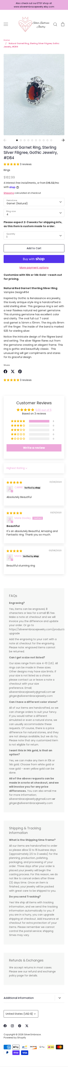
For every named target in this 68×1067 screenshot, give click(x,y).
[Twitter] (26, 1025)
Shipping (9, 192)
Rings (7, 170)
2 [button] (21, 140)
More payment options (34, 267)
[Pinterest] (19, 1025)
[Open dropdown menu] (59, 998)
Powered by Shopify (15, 1037)
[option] (34, 94)
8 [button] (43, 140)
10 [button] (51, 140)
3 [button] (24, 140)
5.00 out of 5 (43, 410)
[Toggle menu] (6, 24)
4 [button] (28, 140)
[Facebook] (5, 1025)
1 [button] (17, 140)
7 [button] (40, 140)
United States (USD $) (19, 1014)
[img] (14, 482)
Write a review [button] (34, 448)
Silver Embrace (32, 1034)
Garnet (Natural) (17, 203)
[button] (12, 164)
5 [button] (32, 140)
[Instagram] (12, 1025)
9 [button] (47, 140)
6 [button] (36, 140)
